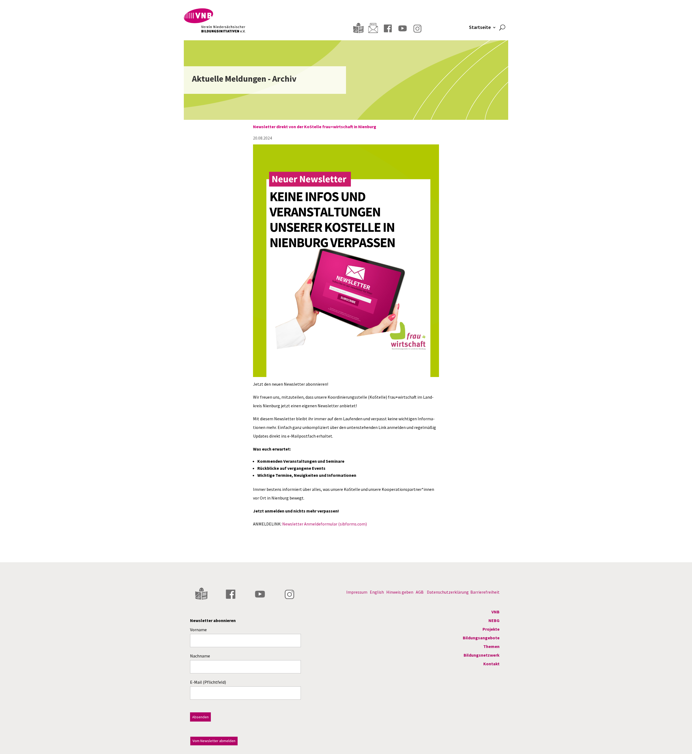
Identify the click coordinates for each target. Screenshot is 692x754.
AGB (420, 592)
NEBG (494, 620)
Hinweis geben (399, 592)
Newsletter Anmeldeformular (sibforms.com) (324, 524)
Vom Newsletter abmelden (213, 740)
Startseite (480, 27)
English (377, 592)
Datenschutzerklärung (448, 592)
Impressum (356, 592)
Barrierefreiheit (485, 592)
